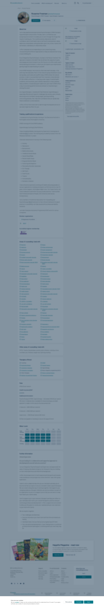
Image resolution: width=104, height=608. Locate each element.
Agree (88, 602)
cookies (17, 602)
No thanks (78, 602)
